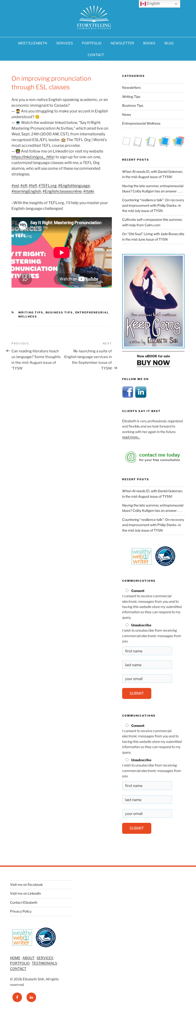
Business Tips (59, 312)
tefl (33, 185)
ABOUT (28, 958)
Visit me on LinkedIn (25, 893)
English (153, 3)
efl (23, 185)
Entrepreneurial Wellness (141, 123)
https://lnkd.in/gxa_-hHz (32, 157)
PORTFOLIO (92, 43)
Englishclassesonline (62, 191)
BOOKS (149, 43)
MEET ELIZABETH (32, 43)
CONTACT (96, 55)
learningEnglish (26, 191)
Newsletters (131, 87)
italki (88, 191)
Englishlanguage (74, 185)
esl (15, 185)
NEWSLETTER (122, 43)
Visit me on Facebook (26, 884)
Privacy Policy (21, 911)
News (126, 114)
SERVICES (64, 43)
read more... (131, 437)
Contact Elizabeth (23, 902)
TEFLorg (47, 185)
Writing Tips (31, 312)
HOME (15, 958)
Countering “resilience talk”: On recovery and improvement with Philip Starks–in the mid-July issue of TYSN (153, 205)
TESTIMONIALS (44, 963)
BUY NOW (153, 363)
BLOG (169, 43)
